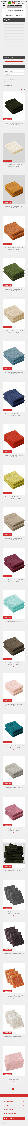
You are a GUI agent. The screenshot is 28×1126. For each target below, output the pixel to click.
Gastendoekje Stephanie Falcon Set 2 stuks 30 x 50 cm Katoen (14, 663)
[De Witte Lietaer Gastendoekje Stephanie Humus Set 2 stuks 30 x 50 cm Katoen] (14, 521)
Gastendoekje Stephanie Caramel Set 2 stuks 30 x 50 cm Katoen (14, 248)
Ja (9, 3)
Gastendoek (7, 81)
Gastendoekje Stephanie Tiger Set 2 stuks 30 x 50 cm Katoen (14, 456)
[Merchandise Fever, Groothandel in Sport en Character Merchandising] (16, 5)
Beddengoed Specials (9, 53)
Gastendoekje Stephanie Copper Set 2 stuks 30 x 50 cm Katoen (14, 206)
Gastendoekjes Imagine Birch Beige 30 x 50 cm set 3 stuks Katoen (14, 1037)
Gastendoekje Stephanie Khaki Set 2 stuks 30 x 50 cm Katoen (14, 123)
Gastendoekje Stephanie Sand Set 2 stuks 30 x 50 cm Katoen (14, 331)
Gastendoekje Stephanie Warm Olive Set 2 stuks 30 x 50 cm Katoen (14, 497)
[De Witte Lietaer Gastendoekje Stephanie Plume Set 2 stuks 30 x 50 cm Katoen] (14, 604)
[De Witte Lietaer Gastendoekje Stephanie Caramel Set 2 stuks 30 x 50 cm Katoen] (14, 231)
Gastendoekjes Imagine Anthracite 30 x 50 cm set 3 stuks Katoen (14, 912)
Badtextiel (6, 35)
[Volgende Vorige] (23, 1089)
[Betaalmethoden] (5, 1123)
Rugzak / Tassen (7, 38)
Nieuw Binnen (7, 23)
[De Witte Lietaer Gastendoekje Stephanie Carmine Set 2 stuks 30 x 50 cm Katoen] (14, 812)
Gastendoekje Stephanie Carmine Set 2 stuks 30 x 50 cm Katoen (14, 829)
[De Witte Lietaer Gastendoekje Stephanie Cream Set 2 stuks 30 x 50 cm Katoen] (14, 148)
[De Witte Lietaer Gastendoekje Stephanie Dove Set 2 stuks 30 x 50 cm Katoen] (14, 770)
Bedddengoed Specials (9, 29)
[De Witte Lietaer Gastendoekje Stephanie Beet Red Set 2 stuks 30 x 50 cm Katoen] (14, 563)
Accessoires (7, 50)
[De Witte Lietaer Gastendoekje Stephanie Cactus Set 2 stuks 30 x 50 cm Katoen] (14, 272)
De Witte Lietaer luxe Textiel (11, 32)
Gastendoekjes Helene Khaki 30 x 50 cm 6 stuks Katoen (14, 871)
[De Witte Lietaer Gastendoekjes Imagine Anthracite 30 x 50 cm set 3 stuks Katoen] (14, 895)
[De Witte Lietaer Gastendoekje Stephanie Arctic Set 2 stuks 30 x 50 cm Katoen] (14, 355)
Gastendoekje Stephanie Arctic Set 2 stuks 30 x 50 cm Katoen (14, 373)
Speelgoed (6, 44)
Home (4, 79)
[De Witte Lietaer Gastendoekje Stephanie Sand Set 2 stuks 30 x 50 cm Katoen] (14, 314)
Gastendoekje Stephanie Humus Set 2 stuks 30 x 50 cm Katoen (14, 539)
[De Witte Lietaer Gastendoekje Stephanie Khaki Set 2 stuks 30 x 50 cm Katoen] (14, 106)
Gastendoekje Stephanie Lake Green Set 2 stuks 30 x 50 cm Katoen (14, 746)
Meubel (5, 47)
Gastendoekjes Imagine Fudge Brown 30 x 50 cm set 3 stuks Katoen (14, 954)
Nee (13, 3)
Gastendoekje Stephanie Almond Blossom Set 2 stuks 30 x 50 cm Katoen (14, 705)
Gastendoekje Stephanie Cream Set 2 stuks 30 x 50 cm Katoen (14, 165)
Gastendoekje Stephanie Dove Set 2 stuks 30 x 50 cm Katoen (14, 788)
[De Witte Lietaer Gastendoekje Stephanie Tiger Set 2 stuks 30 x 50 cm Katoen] (14, 438)
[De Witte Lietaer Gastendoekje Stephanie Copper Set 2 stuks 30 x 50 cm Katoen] (14, 189)
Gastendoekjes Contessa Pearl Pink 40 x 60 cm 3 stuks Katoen (14, 1078)
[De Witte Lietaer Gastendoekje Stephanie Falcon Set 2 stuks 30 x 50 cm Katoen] (14, 646)
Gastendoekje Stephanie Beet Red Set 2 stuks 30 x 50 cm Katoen (14, 580)
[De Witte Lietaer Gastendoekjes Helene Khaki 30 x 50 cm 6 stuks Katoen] (14, 853)
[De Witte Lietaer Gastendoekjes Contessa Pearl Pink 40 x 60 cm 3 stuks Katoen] (14, 1061)
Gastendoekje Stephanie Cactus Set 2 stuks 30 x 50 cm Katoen (14, 289)
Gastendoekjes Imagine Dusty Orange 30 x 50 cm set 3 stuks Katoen (14, 995)
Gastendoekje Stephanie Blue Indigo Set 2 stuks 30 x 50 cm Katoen (14, 414)
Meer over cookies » (20, 3)
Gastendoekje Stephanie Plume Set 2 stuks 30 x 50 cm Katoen (14, 622)
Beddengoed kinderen (9, 26)
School (5, 41)
